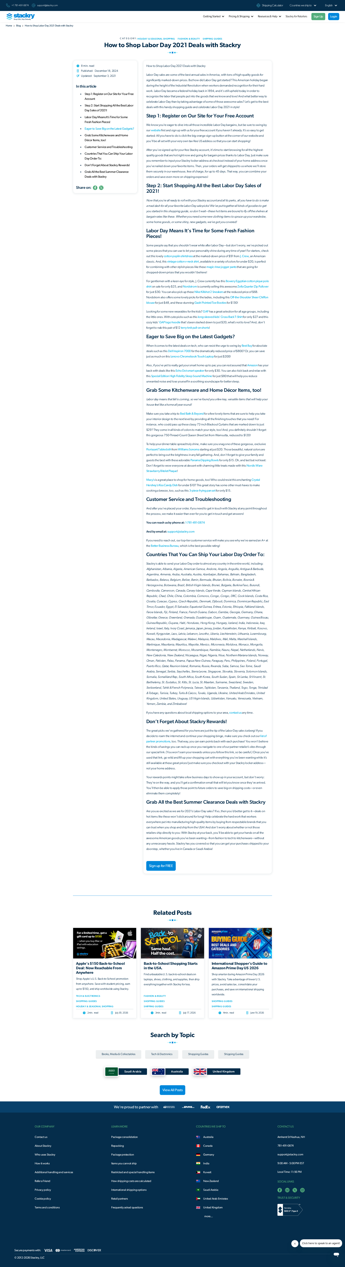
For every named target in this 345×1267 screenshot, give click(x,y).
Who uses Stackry (45, 1154)
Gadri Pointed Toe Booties (210, 302)
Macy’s (150, 479)
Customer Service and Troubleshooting (108, 146)
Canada (208, 1145)
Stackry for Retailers (296, 16)
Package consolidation (124, 1137)
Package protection (122, 1154)
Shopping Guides (86, 1001)
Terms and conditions (47, 1207)
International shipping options (128, 1189)
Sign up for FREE (161, 866)
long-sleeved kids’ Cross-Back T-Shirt (220, 316)
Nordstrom (190, 286)
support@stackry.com (47, 5)
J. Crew (244, 256)
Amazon (252, 365)
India (206, 1163)
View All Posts (172, 1090)
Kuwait (207, 1172)
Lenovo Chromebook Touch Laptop (192, 356)
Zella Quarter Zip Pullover (252, 286)
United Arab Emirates (215, 1198)
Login (333, 16)
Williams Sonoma (188, 449)
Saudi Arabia (210, 1189)
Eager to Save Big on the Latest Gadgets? (109, 128)
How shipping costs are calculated (131, 1181)
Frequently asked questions (127, 1207)
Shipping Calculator (272, 5)
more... (208, 1216)
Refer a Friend (42, 1181)
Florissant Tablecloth (158, 449)
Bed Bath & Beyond (192, 413)
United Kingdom (213, 1207)
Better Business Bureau (165, 545)
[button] (300, 5)
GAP (206, 311)
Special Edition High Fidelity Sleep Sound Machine (181, 376)
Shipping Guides (153, 1006)
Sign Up (318, 16)
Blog (18, 25)
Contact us (41, 1137)
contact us (235, 712)
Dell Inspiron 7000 (179, 351)
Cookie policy (43, 1198)
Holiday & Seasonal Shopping (94, 1006)
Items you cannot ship (124, 1163)
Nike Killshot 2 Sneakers (209, 291)
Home (9, 25)
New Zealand (211, 1181)
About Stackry (43, 1145)
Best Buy (247, 345)
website (156, 130)
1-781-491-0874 (195, 522)
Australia (208, 1137)
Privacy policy (43, 1189)
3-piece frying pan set (202, 490)
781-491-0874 (285, 1145)
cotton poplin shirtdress (178, 256)
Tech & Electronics (88, 996)
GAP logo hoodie (170, 322)
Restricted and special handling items (133, 1172)
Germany (208, 1154)
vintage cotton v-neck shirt (183, 261)
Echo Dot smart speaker (190, 370)
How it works (42, 1163)
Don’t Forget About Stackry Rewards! (107, 165)
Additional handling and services (54, 1172)
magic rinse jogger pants (221, 266)
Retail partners (119, 1198)
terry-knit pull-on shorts (195, 327)
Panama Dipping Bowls (204, 460)
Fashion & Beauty (155, 996)
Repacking (117, 1145)
